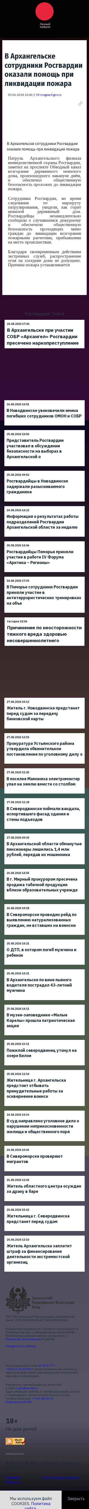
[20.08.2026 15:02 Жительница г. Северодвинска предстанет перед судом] (44, 1205)
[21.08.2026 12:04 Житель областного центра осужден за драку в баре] (44, 1176)
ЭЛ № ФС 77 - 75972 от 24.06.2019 (31, 1367)
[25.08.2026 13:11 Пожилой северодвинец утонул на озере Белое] (44, 1040)
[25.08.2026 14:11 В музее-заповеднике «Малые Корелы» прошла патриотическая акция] (44, 1004)
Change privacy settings (21, 1346)
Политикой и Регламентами (23, 1339)
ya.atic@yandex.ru (26, 1388)
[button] (80, 103)
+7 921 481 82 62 (42, 1398)
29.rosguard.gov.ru (48, 95)
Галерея (13, 1477)
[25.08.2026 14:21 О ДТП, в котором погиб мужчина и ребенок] (44, 939)
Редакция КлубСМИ (18, 1402)
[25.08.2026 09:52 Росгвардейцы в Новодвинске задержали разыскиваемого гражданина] (44, 470)
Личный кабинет (45, 25)
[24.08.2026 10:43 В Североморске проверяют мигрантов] (44, 1145)
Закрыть (76, 1498)
